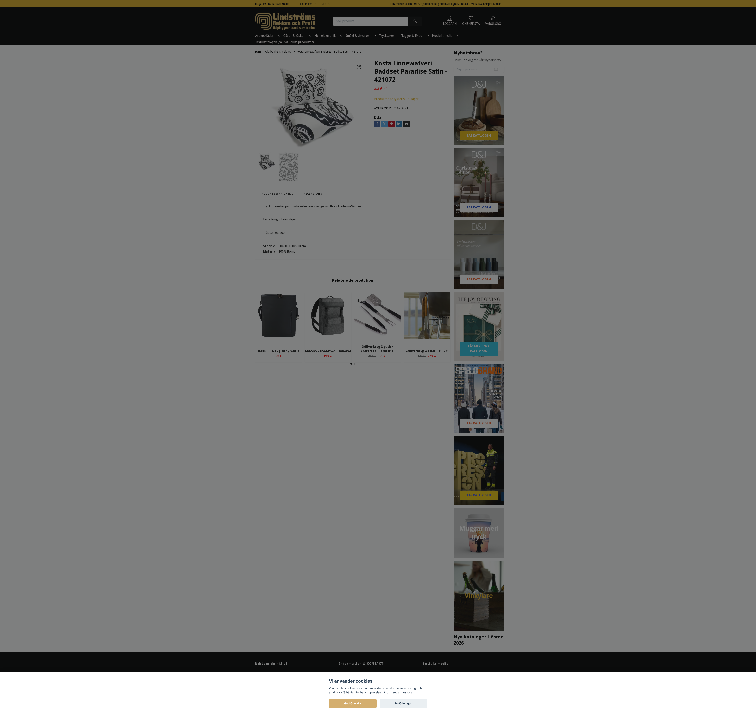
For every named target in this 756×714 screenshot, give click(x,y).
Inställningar (403, 703)
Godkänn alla (352, 703)
